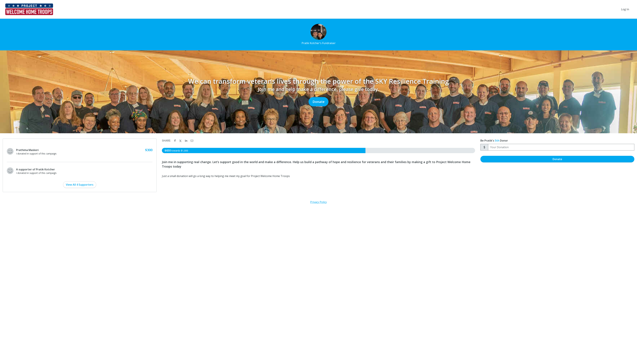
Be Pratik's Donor (494, 140)
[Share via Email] (192, 140)
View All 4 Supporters (79, 184)
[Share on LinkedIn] (186, 140)
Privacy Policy (318, 202)
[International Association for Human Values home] (29, 9)
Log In (625, 9)
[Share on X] (180, 140)
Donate (318, 101)
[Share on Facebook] (175, 140)
